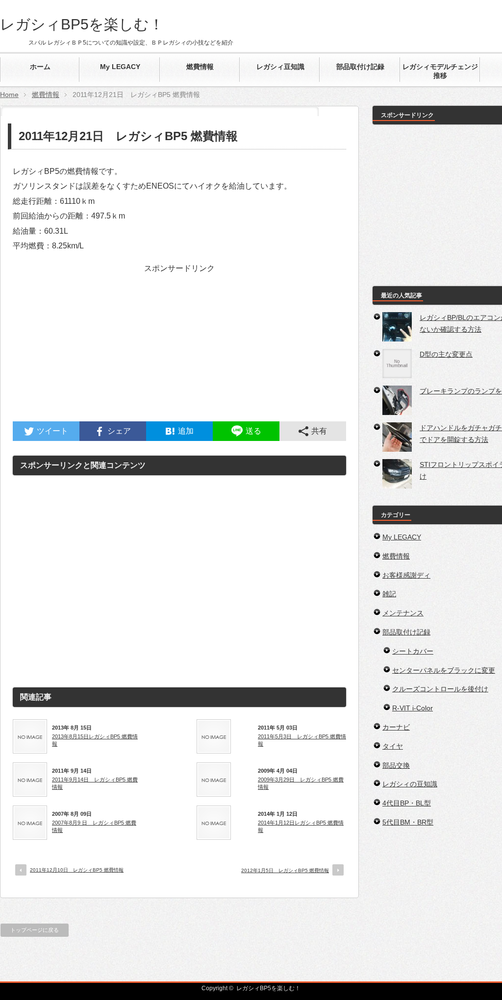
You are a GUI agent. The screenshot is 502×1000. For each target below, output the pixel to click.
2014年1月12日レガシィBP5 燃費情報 (301, 826)
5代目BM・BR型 (407, 822)
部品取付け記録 (406, 632)
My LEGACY (401, 537)
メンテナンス (403, 613)
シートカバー (412, 651)
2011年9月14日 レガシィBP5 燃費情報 (95, 783)
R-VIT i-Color (412, 708)
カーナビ (396, 727)
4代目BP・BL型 (406, 803)
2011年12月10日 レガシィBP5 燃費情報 (77, 870)
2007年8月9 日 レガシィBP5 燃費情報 (94, 826)
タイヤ (392, 746)
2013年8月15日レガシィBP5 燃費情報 (95, 739)
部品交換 (396, 765)
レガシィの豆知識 (409, 784)
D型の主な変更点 (446, 354)
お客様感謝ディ (406, 575)
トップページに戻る (34, 930)
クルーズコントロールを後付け (440, 689)
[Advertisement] (179, 352)
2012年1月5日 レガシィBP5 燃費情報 (285, 870)
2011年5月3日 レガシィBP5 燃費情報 (302, 739)
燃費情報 (45, 94)
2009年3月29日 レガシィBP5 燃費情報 (301, 783)
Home (9, 94)
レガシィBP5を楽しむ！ (82, 24)
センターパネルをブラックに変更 (443, 670)
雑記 (389, 594)
